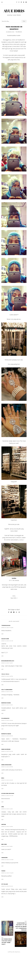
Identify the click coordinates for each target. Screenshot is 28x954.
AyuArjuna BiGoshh (7, 793)
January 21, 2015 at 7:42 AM (7, 720)
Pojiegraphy (5, 718)
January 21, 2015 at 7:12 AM (7, 691)
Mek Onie (4, 844)
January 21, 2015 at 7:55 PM (7, 846)
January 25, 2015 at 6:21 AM (7, 886)
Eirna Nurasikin (6, 764)
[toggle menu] (2, 2)
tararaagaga (5, 625)
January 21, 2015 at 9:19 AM (7, 780)
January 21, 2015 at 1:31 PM (7, 809)
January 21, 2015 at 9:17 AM (7, 751)
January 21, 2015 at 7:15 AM (7, 705)
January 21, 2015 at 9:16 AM (7, 736)
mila (2, 778)
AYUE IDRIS (14, 10)
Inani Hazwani (5, 749)
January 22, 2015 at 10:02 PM (7, 859)
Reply (2, 634)
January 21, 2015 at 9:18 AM (7, 766)
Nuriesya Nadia (6, 733)
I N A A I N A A (5, 674)
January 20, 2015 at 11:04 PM (7, 627)
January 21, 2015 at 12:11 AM (7, 641)
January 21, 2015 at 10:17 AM (7, 795)
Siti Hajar (4, 884)
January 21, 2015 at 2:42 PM (7, 826)
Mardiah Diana (6, 703)
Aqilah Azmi (5, 638)
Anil (2, 806)
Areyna (3, 824)
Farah (3, 871)
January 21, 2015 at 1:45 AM (7, 663)
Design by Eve (17, 952)
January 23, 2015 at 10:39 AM (7, 873)
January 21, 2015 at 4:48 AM (7, 676)
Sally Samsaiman (6, 689)
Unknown (4, 857)
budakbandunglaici (7, 661)
